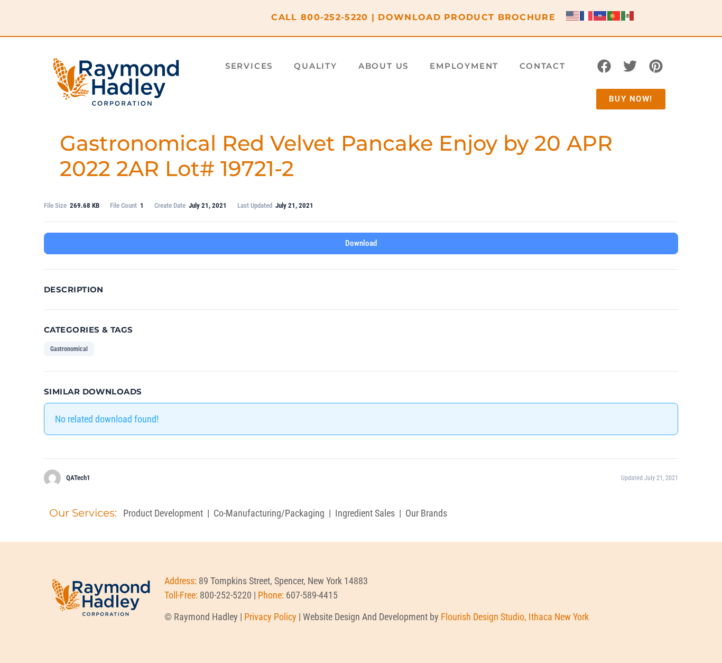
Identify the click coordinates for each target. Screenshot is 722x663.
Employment (464, 66)
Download (361, 243)
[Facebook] (604, 66)
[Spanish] (628, 15)
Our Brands (426, 513)
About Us (383, 66)
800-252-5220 (334, 17)
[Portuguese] (614, 15)
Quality (315, 66)
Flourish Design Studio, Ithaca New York (515, 616)
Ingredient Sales (365, 513)
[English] (573, 15)
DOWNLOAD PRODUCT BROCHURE (467, 17)
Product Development (163, 513)
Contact (543, 66)
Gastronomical (69, 349)
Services (249, 66)
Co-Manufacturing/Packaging (269, 513)
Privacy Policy (270, 616)
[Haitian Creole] (600, 15)
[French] (587, 15)
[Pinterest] (656, 66)
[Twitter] (630, 66)
